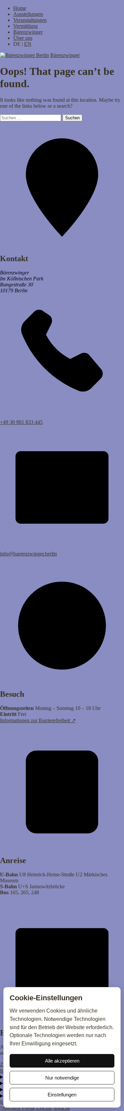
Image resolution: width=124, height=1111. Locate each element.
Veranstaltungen (30, 20)
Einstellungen (62, 1094)
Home (19, 8)
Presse (29, 1108)
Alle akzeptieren (62, 1061)
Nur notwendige (62, 1078)
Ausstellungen (28, 14)
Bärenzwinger (28, 32)
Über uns (22, 38)
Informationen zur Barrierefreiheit (38, 720)
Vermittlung (25, 26)
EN (27, 44)
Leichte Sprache (53, 1108)
